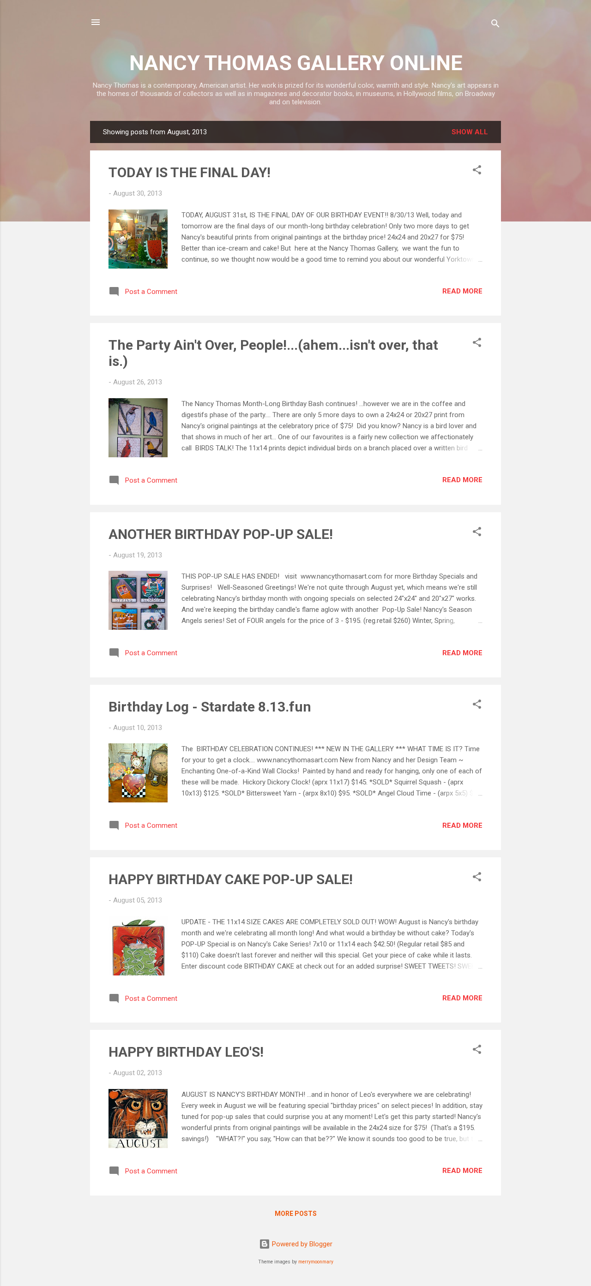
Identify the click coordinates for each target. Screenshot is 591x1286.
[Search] (495, 25)
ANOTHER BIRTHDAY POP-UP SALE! (221, 534)
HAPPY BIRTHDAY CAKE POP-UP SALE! (231, 879)
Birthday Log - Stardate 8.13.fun (210, 707)
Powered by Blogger (301, 1244)
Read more (462, 291)
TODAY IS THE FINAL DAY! (190, 172)
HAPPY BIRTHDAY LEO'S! (186, 1052)
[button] (476, 171)
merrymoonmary (315, 1262)
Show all (470, 132)
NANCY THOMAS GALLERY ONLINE (295, 63)
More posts (296, 1213)
